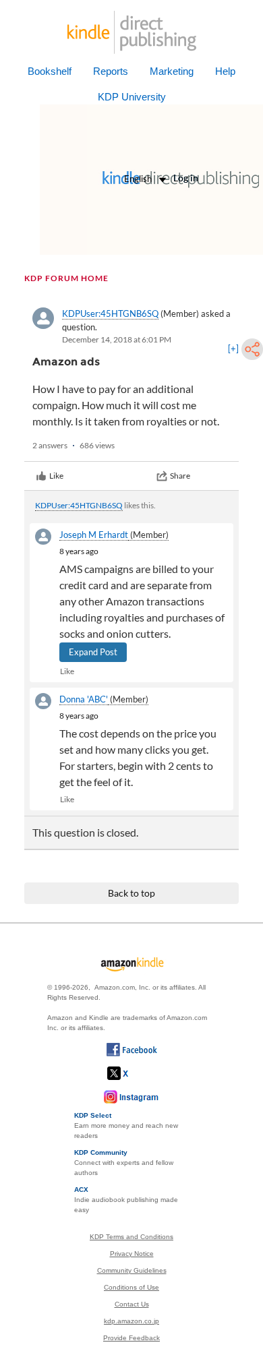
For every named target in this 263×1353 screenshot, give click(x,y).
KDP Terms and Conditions (131, 1236)
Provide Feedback (131, 1338)
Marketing (172, 71)
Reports (110, 71)
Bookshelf (49, 71)
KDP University (132, 96)
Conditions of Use (131, 1287)
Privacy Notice (132, 1253)
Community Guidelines (132, 1270)
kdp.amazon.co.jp (131, 1321)
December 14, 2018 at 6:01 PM (116, 339)
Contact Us (132, 1304)
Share (180, 476)
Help (225, 71)
